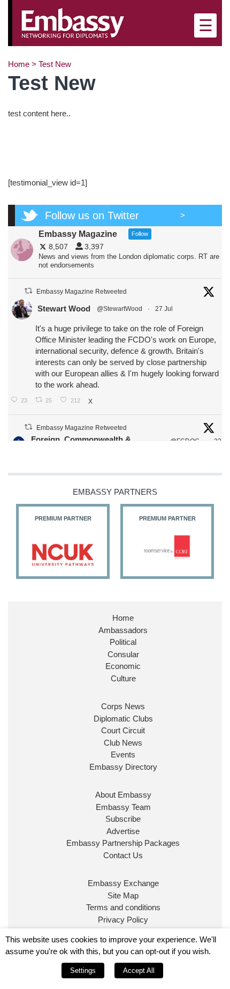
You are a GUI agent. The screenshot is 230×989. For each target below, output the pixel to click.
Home (18, 64)
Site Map (123, 895)
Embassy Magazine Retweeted (81, 291)
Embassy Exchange (123, 883)
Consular (123, 654)
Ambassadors (123, 630)
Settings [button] (83, 970)
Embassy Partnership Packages (123, 842)
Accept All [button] (139, 970)
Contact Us (123, 855)
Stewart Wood (63, 308)
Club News (123, 742)
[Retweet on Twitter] (28, 291)
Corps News (123, 706)
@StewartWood (119, 309)
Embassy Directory (123, 766)
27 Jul (164, 309)
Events (123, 754)
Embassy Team (123, 807)
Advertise (123, 831)
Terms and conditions (123, 907)
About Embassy (123, 794)
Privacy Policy (123, 919)
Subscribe (123, 818)
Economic (123, 666)
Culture (123, 678)
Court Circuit (123, 730)
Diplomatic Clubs (123, 718)
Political (123, 641)
